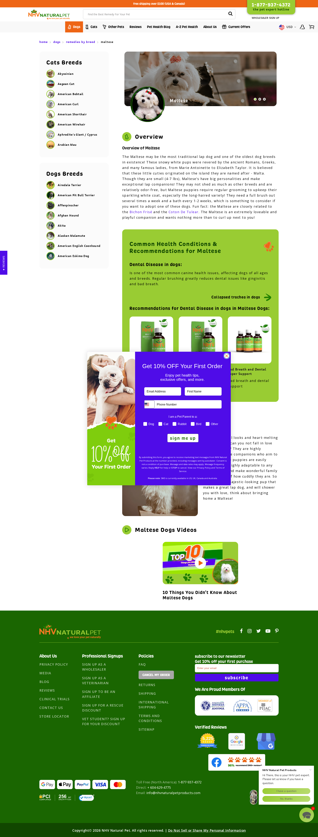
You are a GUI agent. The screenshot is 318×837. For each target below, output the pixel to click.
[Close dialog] (226, 356)
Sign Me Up (183, 438)
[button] (306, 815)
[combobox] (149, 404)
